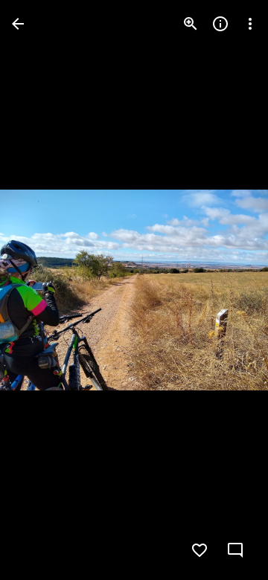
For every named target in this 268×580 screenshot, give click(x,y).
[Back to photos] (18, 24)
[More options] (250, 24)
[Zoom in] (190, 24)
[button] (42, 290)
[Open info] (220, 24)
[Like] (199, 550)
